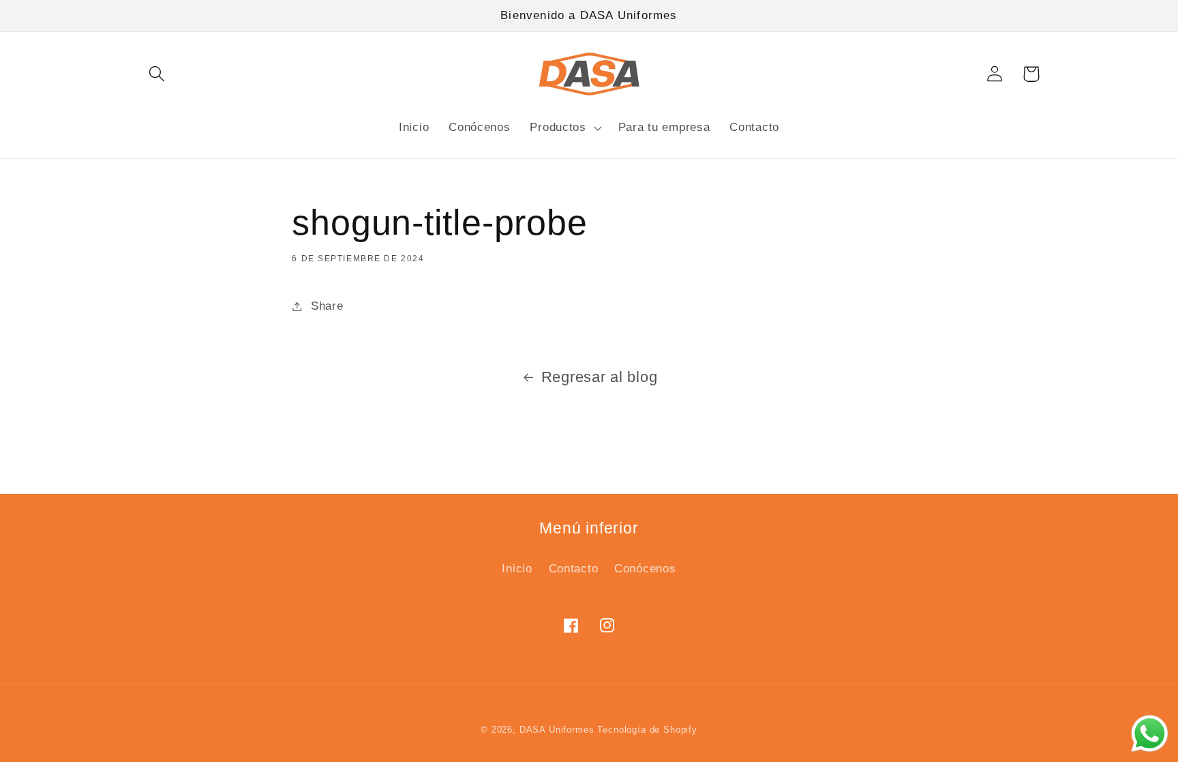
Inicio (517, 568)
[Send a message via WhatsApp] (1149, 733)
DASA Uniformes (556, 729)
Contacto (574, 568)
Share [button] (327, 305)
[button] (157, 74)
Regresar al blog (599, 376)
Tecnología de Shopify (647, 729)
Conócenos (645, 568)
